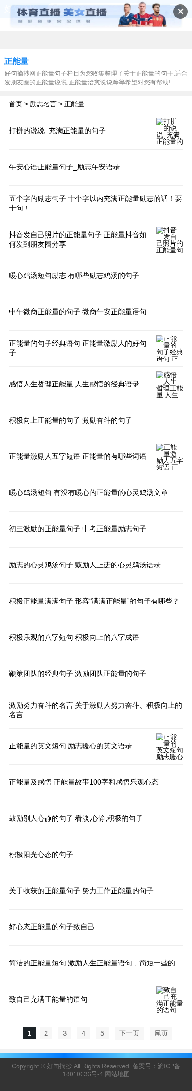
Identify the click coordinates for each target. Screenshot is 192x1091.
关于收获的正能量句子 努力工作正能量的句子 (81, 890)
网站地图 (117, 1074)
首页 (15, 104)
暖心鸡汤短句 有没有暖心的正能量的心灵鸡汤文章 (88, 492)
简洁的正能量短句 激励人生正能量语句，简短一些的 (92, 963)
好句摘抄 (59, 1066)
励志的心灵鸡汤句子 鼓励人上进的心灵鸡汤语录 (85, 565)
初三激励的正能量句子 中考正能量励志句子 (77, 529)
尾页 (161, 1033)
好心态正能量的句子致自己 (52, 927)
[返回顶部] (173, 972)
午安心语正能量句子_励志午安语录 (64, 167)
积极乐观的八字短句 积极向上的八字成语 (74, 637)
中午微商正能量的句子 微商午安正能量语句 (77, 311)
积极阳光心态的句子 (41, 854)
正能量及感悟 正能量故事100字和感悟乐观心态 (84, 782)
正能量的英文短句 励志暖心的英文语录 (70, 746)
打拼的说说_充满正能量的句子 (57, 130)
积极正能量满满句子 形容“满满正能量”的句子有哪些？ (94, 601)
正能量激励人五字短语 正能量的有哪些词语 (77, 456)
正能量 (74, 104)
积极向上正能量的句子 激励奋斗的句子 (70, 420)
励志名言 (43, 104)
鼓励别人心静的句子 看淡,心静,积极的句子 (76, 818)
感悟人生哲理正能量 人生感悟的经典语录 (74, 384)
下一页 (129, 1033)
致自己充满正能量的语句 (48, 999)
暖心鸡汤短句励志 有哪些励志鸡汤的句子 (74, 275)
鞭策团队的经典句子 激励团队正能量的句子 (77, 673)
